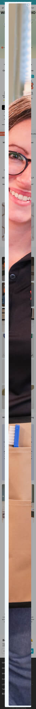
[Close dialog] (28, 5)
